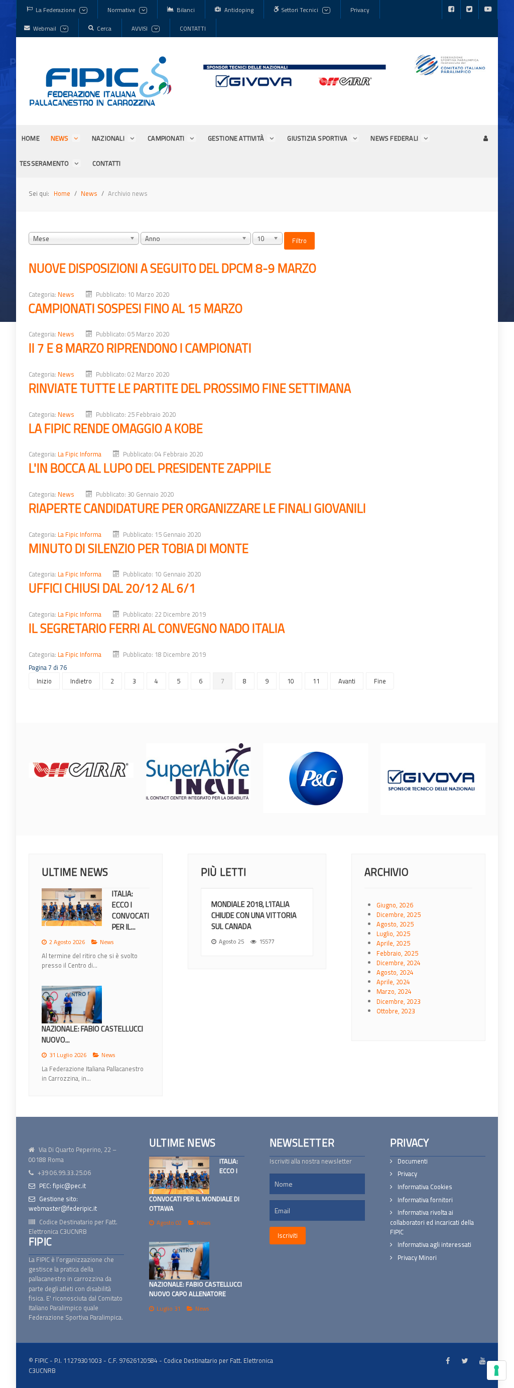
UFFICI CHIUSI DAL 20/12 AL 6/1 (112, 588)
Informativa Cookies (425, 1187)
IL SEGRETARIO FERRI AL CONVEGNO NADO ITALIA (157, 628)
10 (290, 681)
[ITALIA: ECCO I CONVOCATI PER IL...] (72, 907)
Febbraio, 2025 (397, 953)
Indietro (81, 681)
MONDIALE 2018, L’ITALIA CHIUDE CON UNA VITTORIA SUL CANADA (254, 915)
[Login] (485, 138)
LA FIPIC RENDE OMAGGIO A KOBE (116, 428)
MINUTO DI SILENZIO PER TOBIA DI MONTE (138, 548)
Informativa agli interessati (434, 1244)
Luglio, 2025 (393, 934)
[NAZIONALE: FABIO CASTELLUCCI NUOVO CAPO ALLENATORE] (179, 1261)
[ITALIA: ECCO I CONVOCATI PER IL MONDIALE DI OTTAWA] (179, 1175)
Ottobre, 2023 (395, 1011)
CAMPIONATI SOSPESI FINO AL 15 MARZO (135, 308)
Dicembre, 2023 (398, 1001)
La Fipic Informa (79, 454)
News (66, 294)
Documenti (413, 1161)
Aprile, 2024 (393, 982)
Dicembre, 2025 (398, 914)
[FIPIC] (100, 81)
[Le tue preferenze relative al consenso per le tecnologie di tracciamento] (496, 1370)
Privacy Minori (417, 1257)
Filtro (299, 241)
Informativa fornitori (425, 1200)
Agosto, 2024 (395, 972)
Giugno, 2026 (394, 905)
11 (316, 681)
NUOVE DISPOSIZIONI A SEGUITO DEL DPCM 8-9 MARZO (172, 268)
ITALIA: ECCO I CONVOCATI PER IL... (130, 910)
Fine (380, 681)
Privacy (407, 1174)
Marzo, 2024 (394, 991)
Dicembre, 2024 (398, 963)
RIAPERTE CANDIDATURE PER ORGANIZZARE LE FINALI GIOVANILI (197, 508)
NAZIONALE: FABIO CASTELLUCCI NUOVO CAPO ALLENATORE (195, 1289)
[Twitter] (469, 9)
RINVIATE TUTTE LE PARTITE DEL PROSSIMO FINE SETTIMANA (190, 388)
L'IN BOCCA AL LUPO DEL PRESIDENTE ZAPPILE (150, 467)
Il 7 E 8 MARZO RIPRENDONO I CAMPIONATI (140, 347)
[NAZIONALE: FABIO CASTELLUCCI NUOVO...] (72, 1004)
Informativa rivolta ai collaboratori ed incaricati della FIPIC (432, 1222)
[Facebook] (451, 9)
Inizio (44, 681)
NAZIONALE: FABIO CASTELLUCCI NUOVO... (92, 1034)
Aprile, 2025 (393, 943)
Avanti (346, 681)
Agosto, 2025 (395, 924)
